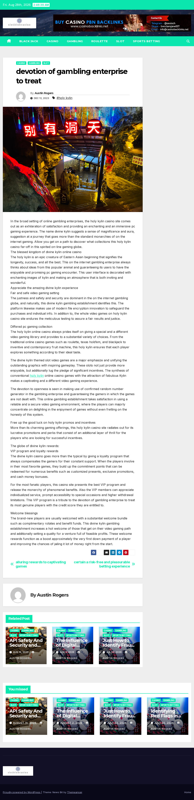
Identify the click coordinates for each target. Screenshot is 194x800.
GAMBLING (75, 41)
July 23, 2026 (117, 722)
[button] (188, 41)
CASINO (53, 41)
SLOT (120, 41)
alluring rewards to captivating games (41, 564)
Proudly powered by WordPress (22, 792)
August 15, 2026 (25, 722)
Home (187, 792)
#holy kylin (64, 98)
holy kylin (37, 375)
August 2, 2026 (71, 722)
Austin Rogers (44, 93)
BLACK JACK (28, 41)
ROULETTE (99, 41)
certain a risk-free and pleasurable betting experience (102, 564)
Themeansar (74, 792)
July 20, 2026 (164, 722)
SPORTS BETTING (146, 41)
